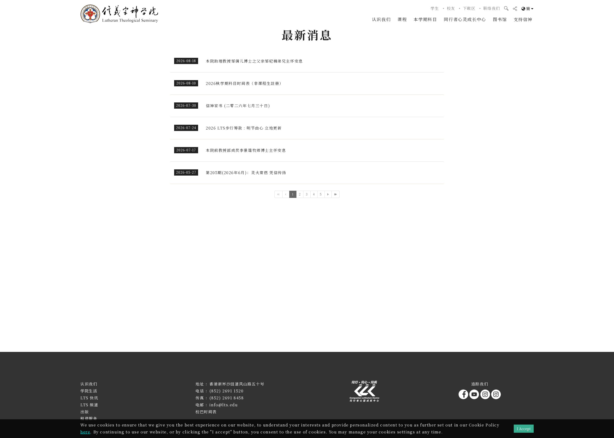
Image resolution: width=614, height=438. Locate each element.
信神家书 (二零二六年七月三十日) (238, 105)
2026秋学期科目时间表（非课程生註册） (244, 83)
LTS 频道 (89, 405)
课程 (402, 19)
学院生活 (88, 391)
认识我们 (381, 19)
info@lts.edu (223, 405)
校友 (451, 8)
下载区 (469, 8)
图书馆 (500, 19)
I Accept (524, 428)
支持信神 (523, 19)
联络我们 (491, 8)
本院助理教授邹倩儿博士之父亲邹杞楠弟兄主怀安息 (254, 61)
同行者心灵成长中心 (465, 19)
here (85, 432)
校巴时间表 (206, 411)
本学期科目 (425, 19)
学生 (435, 8)
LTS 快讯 (89, 398)
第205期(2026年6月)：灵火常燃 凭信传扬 (246, 172)
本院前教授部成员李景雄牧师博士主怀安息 (246, 150)
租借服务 (88, 418)
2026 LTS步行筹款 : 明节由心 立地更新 (244, 128)
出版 (84, 411)
